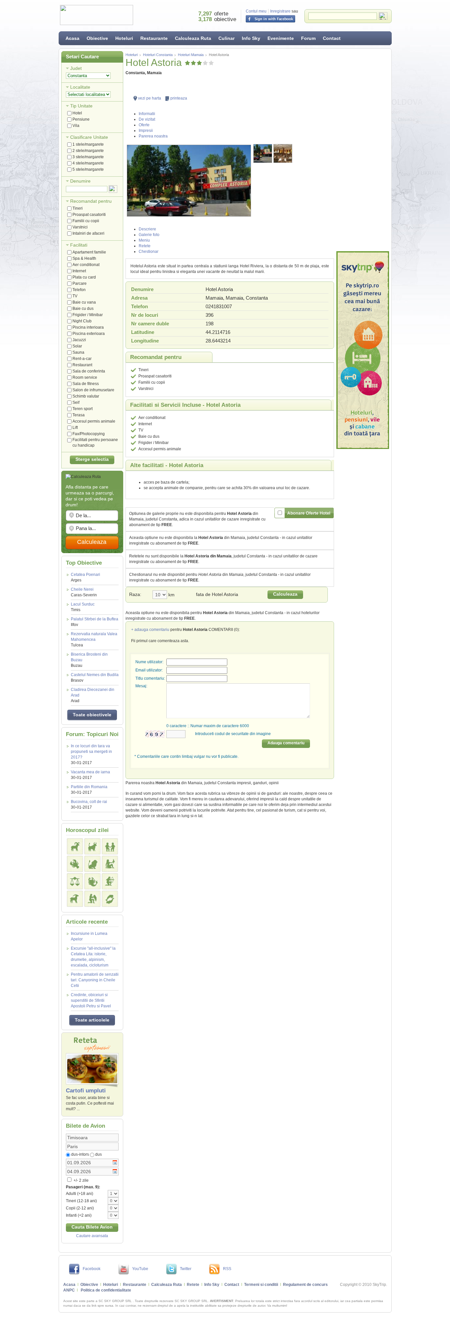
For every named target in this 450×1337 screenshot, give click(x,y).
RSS (227, 1268)
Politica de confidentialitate (106, 1290)
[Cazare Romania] (362, 350)
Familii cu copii (85, 221)
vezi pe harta (149, 98)
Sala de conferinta (88, 371)
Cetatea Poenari (85, 577)
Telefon (79, 289)
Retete (145, 246)
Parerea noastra (153, 136)
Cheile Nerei (84, 592)
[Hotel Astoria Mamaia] (189, 181)
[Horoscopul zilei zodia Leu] (92, 864)
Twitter (185, 1268)
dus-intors (80, 1154)
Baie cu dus (83, 308)
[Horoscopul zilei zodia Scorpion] (92, 881)
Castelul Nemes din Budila (95, 677)
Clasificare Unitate (89, 137)
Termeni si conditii (261, 1284)
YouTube (140, 1268)
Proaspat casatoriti (89, 214)
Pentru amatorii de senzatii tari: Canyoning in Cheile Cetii (95, 980)
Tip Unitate (81, 105)
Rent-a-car (82, 358)
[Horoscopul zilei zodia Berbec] (75, 846)
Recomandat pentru (91, 201)
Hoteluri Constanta (158, 55)
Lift (75, 427)
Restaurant (82, 365)
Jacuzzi (79, 340)
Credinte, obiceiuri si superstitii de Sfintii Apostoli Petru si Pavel (91, 1000)
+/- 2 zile (80, 1180)
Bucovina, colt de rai (89, 801)
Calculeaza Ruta (193, 38)
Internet (79, 271)
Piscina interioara (88, 327)
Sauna (78, 352)
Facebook (91, 1268)
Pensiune (81, 119)
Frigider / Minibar (87, 314)
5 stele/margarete (88, 169)
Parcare (79, 283)
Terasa (78, 415)
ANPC (69, 1290)
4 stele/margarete (88, 163)
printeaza (178, 98)
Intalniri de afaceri (88, 233)
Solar (77, 346)
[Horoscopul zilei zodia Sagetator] (110, 881)
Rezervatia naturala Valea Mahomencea (94, 639)
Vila (75, 125)
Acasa (72, 38)
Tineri (77, 208)
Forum (308, 38)
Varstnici (80, 227)
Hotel (77, 113)
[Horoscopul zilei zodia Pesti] (110, 899)
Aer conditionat (85, 264)
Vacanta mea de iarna (90, 772)
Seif (75, 402)
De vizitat (147, 119)
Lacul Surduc (83, 607)
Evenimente (280, 38)
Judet (76, 68)
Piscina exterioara (88, 333)
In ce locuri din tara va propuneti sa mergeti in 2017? (91, 751)
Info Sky (251, 38)
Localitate (80, 87)
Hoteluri (124, 38)
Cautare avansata (92, 1235)
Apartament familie (89, 252)
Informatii (147, 113)
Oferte (144, 125)
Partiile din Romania (89, 787)
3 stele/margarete (88, 157)
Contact (332, 38)
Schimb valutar (85, 396)
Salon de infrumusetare (93, 390)
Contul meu (256, 11)
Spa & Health (84, 258)
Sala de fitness (85, 383)
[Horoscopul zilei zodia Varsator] (92, 899)
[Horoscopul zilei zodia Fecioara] (110, 864)
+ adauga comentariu (150, 629)
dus (98, 1154)
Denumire (80, 181)
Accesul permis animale (93, 421)
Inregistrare (280, 11)
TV (74, 296)
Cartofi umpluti (86, 1090)
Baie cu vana (84, 302)
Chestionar (148, 251)
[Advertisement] (362, 150)
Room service (84, 377)
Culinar (226, 38)
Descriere (147, 229)
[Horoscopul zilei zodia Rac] (75, 864)
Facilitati (78, 245)
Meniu (144, 240)
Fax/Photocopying (88, 433)
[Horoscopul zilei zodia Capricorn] (75, 899)
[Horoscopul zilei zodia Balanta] (75, 881)
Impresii (146, 130)
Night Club (82, 321)
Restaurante (154, 38)
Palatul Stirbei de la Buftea (94, 622)
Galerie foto (149, 234)
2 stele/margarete (88, 150)
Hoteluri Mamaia (191, 55)
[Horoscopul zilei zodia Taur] (92, 846)
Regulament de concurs (305, 1284)
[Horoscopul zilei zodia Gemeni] (110, 846)
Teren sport (82, 408)
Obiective (97, 38)
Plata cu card (84, 277)
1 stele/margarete (88, 144)
